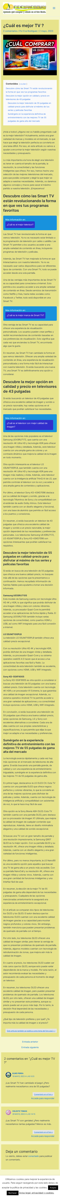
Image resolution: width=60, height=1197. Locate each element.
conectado (33, 1156)
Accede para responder (42, 1098)
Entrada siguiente (30, 1047)
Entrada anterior (30, 1042)
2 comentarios (10, 31)
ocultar (23, 84)
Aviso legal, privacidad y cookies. (36, 1192)
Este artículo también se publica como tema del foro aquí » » (31, 1031)
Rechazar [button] (12, 1193)
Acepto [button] (53, 1187)
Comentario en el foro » (43, 1094)
